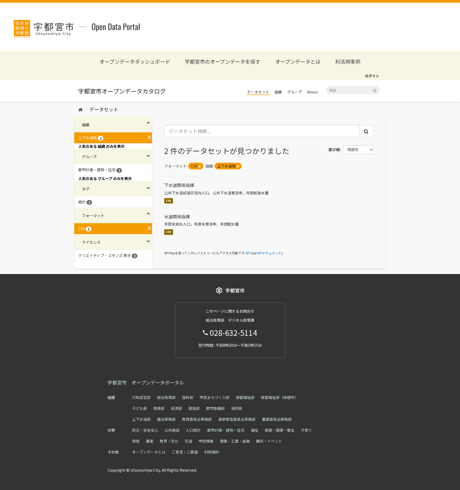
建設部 (194, 408)
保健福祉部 (245, 397)
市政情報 (206, 441)
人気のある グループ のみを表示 (105, 178)
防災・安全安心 (145, 430)
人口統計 (193, 430)
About (312, 92)
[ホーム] (80, 109)
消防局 (236, 408)
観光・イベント (269, 441)
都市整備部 (215, 408)
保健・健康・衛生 (279, 430)
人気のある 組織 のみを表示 (101, 146)
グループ (294, 92)
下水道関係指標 (179, 185)
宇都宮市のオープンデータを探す (222, 61)
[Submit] (374, 90)
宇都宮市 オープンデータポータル (146, 382)
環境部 (159, 408)
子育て (306, 430)
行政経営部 (141, 397)
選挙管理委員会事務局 (237, 419)
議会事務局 (166, 419)
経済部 (176, 408)
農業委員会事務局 (277, 419)
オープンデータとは (298, 61)
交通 (188, 441)
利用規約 (211, 452)
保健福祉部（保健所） (279, 397)
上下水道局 (141, 419)
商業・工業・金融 (235, 441)
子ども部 (139, 408)
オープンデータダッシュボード (135, 61)
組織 (278, 92)
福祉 (254, 430)
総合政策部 (166, 397)
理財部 (187, 397)
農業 (149, 441)
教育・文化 (169, 441)
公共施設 (172, 430)
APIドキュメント (269, 253)
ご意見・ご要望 (185, 452)
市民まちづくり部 (214, 397)
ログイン (372, 75)
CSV (168, 201)
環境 (135, 441)
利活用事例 (347, 61)
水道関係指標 (177, 216)
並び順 (334, 149)
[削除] (199, 166)
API (247, 253)
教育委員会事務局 (197, 419)
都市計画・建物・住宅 (225, 430)
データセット (258, 92)
